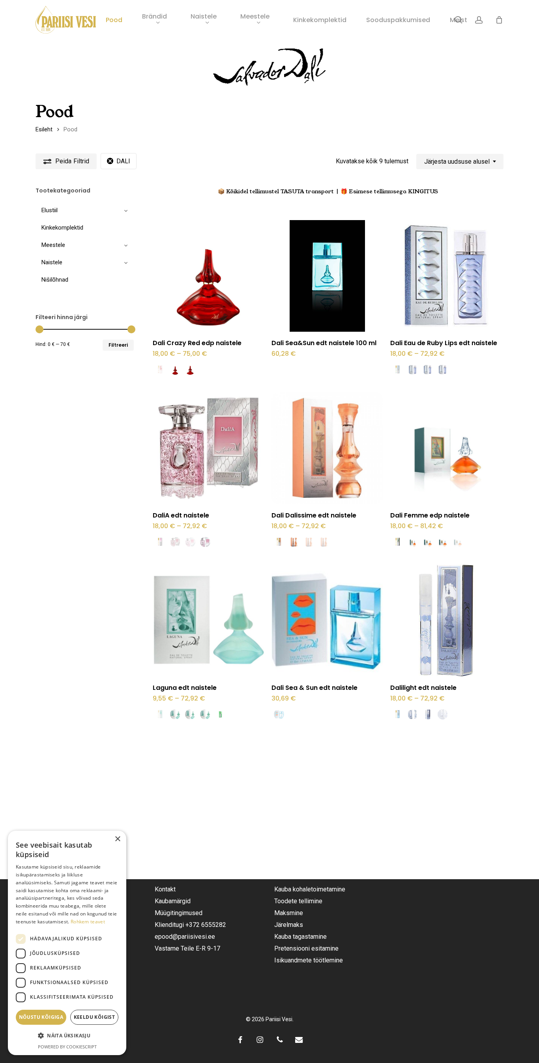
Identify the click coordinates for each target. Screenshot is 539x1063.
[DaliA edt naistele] (208, 448)
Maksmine (288, 913)
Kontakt (165, 889)
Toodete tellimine (298, 901)
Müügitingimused (178, 913)
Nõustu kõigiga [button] (41, 1017)
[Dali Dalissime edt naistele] (327, 448)
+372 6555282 (205, 924)
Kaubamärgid (173, 901)
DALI (123, 161)
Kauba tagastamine (300, 936)
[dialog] (67, 943)
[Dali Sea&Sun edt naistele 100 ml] (327, 276)
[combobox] (459, 161)
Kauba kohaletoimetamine (309, 889)
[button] (67, 1036)
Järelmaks (288, 924)
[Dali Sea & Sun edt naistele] (327, 620)
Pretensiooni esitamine (306, 948)
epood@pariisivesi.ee (185, 936)
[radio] (160, 370)
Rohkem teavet (88, 921)
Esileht (44, 129)
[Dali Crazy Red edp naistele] (208, 276)
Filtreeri (118, 345)
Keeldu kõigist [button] (94, 1017)
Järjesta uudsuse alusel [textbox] (457, 161)
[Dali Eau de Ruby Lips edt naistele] (446, 276)
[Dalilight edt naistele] (446, 620)
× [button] (117, 839)
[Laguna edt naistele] (208, 620)
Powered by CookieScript (67, 1047)
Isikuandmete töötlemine (308, 960)
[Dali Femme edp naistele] (446, 448)
